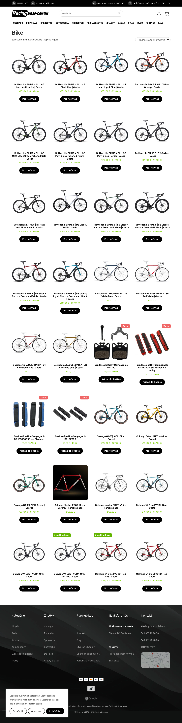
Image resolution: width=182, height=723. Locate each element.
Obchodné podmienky (88, 653)
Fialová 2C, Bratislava (120, 633)
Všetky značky (51, 660)
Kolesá (15, 640)
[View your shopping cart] (167, 13)
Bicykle (15, 626)
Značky (110, 23)
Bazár (121, 23)
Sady (14, 633)
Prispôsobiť (18, 711)
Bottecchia (62, 23)
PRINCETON (78, 23)
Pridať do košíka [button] (111, 379)
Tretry (15, 660)
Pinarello (31, 23)
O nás (131, 23)
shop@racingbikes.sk (45, 3)
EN (168, 3)
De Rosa (48, 653)
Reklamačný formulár (118, 706)
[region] (37, 703)
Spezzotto (46, 23)
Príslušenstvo (95, 23)
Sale (160, 23)
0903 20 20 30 (22, 3)
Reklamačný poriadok (88, 660)
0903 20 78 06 (151, 640)
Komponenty (19, 646)
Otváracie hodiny (85, 646)
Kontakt (150, 23)
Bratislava (114, 660)
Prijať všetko (55, 711)
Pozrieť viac (29, 98)
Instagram (149, 646)
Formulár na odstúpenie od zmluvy (93, 706)
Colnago (18, 23)
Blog (140, 23)
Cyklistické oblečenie (23, 653)
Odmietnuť (36, 711)
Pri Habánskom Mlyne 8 (121, 653)
